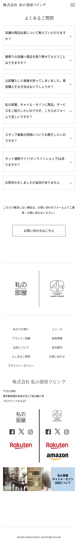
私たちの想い (21, 329)
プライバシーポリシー (21, 365)
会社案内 (57, 347)
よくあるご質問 (21, 356)
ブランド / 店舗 (21, 338)
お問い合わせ (57, 356)
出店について (21, 347)
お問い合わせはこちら (39, 230)
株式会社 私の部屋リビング (39, 381)
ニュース (57, 329)
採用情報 (57, 338)
